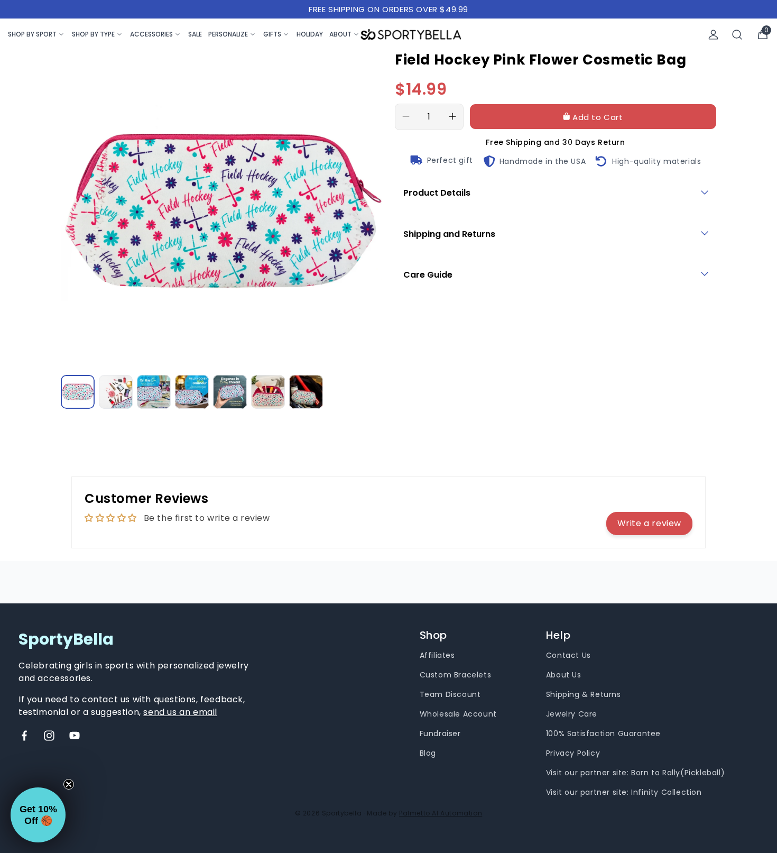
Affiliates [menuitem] (437, 655)
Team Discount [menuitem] (450, 694)
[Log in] (713, 35)
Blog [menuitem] (428, 753)
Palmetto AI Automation (440, 813)
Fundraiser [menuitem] (440, 733)
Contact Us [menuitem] (568, 655)
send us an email (180, 712)
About (340, 34)
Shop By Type (93, 34)
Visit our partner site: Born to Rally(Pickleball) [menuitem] (635, 772)
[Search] (737, 34)
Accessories (151, 34)
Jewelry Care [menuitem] (571, 714)
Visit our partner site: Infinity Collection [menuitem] (624, 792)
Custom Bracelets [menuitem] (456, 674)
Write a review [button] (649, 523)
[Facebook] (24, 735)
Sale (195, 34)
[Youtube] (74, 735)
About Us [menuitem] (563, 674)
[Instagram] (49, 735)
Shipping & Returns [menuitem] (583, 694)
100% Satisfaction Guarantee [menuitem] (603, 733)
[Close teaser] (68, 784)
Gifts (272, 34)
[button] (38, 814)
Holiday (310, 34)
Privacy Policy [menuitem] (573, 753)
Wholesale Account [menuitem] (458, 714)
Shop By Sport (32, 34)
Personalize (228, 34)
